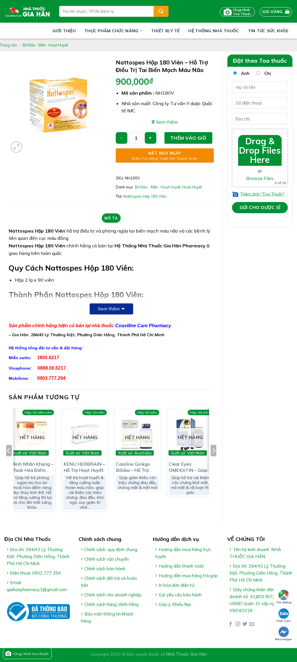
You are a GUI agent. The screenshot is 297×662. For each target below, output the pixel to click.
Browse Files (260, 178)
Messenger (283, 639)
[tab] (111, 218)
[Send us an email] (251, 624)
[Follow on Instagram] (238, 624)
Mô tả (111, 218)
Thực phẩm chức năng (111, 30)
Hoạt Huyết (192, 187)
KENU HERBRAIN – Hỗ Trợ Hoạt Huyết (84, 467)
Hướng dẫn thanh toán (181, 566)
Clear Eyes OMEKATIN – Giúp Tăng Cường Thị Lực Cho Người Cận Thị (189, 467)
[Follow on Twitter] (244, 624)
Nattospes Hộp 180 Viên (145, 196)
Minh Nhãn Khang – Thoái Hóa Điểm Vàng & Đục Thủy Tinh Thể (32, 467)
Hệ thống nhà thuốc (213, 30)
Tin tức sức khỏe (268, 30)
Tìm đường (283, 602)
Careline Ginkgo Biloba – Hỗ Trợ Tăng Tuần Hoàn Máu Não (134, 467)
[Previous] (9, 462)
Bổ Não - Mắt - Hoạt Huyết (45, 45)
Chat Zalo (283, 621)
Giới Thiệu (64, 30)
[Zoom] (16, 147)
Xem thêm (109, 309)
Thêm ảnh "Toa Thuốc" (262, 194)
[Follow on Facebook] (230, 624)
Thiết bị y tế (165, 30)
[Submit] (161, 11)
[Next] (213, 462)
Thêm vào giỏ (188, 138)
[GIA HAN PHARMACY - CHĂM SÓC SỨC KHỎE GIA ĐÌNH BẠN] (27, 11)
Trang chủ (8, 45)
